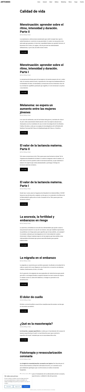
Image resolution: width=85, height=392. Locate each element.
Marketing (63, 2)
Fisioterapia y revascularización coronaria (41, 354)
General (45, 2)
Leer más (23, 52)
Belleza (56, 2)
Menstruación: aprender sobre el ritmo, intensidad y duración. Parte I (41, 68)
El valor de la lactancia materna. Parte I (41, 184)
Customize (8, 386)
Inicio (38, 2)
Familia (82, 2)
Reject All (17, 386)
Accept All (26, 386)
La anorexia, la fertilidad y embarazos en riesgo (37, 219)
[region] (17, 381)
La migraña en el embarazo (38, 258)
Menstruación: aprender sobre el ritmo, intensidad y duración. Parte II (41, 28)
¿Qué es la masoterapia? (36, 324)
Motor (70, 2)
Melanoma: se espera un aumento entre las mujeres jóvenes (38, 109)
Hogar (75, 2)
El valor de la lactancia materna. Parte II (41, 147)
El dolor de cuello (31, 297)
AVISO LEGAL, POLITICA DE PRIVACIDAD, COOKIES (42, 389)
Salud (50, 2)
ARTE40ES (5, 2)
